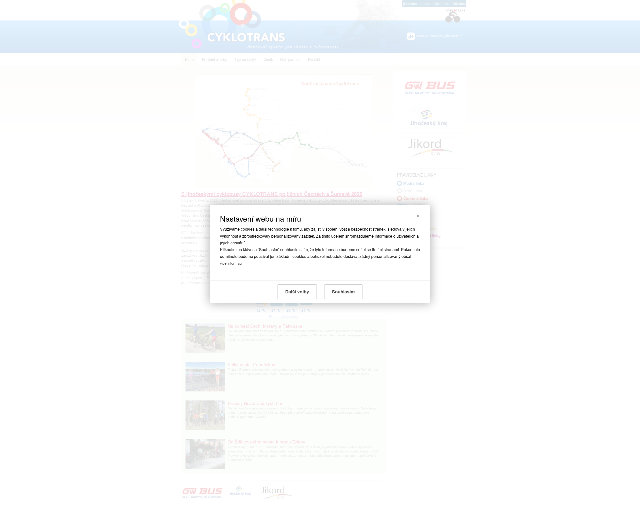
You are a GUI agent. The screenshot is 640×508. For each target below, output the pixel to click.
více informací (231, 263)
